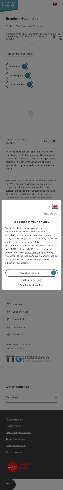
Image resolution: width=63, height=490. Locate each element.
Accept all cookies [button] (29, 272)
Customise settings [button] (31, 280)
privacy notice (32, 252)
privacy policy (50, 213)
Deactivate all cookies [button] (31, 285)
